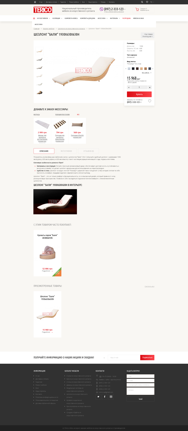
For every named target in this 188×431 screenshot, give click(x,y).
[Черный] (133, 68)
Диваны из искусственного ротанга (79, 385)
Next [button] (152, 69)
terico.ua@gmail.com (106, 392)
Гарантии (63, 2)
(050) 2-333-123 (104, 386)
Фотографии (66, 151)
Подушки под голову (62, 114)
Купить (139, 94)
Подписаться (147, 357)
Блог (83, 2)
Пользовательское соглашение (47, 400)
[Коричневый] (137, 68)
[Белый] (129, 68)
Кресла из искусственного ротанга (79, 379)
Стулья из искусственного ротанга (79, 376)
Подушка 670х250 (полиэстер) (77, 136)
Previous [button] (126, 69)
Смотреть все (149, 286)
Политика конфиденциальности (47, 397)
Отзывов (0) (88, 151)
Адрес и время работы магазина (114, 12)
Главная (36, 29)
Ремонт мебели (74, 2)
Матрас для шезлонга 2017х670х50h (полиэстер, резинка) (42, 138)
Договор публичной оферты (45, 403)
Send (140, 399)
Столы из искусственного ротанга (79, 382)
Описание (43, 151)
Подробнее (46, 271)
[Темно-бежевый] (145, 68)
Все (78, 114)
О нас (41, 2)
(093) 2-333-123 (104, 389)
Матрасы (37, 114)
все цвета (145, 72)
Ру (151, 2)
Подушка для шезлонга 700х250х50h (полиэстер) (59, 138)
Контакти (39, 394)
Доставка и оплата (51, 2)
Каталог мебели (48, 29)
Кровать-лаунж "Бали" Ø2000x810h (47, 236)
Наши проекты (92, 2)
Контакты (112, 2)
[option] (83, 70)
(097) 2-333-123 (114, 9)
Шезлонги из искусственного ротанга (71, 29)
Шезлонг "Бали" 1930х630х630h (47, 297)
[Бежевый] (141, 68)
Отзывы (103, 2)
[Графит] (149, 68)
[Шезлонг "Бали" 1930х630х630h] (83, 70)
